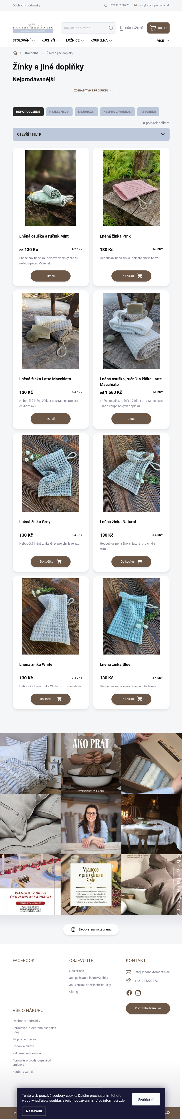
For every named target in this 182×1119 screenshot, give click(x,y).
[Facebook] (129, 992)
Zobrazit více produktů (91, 90)
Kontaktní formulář (148, 1008)
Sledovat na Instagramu (95, 929)
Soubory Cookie (23, 1071)
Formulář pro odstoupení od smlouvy (32, 1063)
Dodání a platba (23, 1046)
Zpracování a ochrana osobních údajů (34, 1030)
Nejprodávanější (117, 111)
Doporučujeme (28, 111)
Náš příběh (76, 971)
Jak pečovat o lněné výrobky (88, 978)
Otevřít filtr (29, 134)
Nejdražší (86, 111)
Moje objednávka (24, 1039)
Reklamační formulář (27, 1053)
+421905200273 (146, 980)
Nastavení (34, 1111)
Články (74, 992)
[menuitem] (24, 40)
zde (122, 1100)
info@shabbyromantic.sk (152, 972)
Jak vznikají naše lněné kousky (90, 985)
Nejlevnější (59, 111)
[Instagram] (138, 992)
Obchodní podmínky (26, 5)
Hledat (110, 28)
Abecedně (148, 111)
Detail (51, 276)
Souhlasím (146, 1099)
